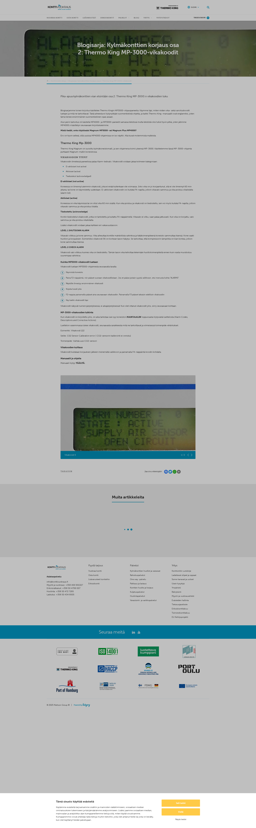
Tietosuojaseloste (179, 604)
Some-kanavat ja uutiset (183, 579)
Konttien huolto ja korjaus (141, 587)
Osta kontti (72, 18)
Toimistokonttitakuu (181, 613)
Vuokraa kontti (54, 18)
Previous (188, 455)
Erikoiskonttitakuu (180, 609)
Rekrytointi (176, 592)
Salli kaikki (181, 803)
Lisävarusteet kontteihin (99, 579)
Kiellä (180, 812)
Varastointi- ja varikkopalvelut (143, 600)
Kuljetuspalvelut (137, 592)
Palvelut (122, 18)
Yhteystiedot (162, 18)
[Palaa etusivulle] (47, 81)
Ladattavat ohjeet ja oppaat (184, 575)
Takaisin (66, 471)
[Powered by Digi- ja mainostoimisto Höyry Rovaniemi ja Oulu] (82, 704)
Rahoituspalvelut (137, 575)
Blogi (136, 18)
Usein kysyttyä (178, 583)
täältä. (80, 363)
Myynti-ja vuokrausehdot (183, 596)
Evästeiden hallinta (180, 600)
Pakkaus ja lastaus (138, 583)
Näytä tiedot (180, 819)
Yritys (146, 18)
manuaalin (134, 317)
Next (191, 455)
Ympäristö (176, 587)
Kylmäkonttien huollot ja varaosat (145, 571)
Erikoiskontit (107, 18)
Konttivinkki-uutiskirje (181, 571)
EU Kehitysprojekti (180, 617)
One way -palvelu (138, 579)
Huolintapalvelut (137, 596)
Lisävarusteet (89, 18)
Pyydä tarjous (95, 565)
